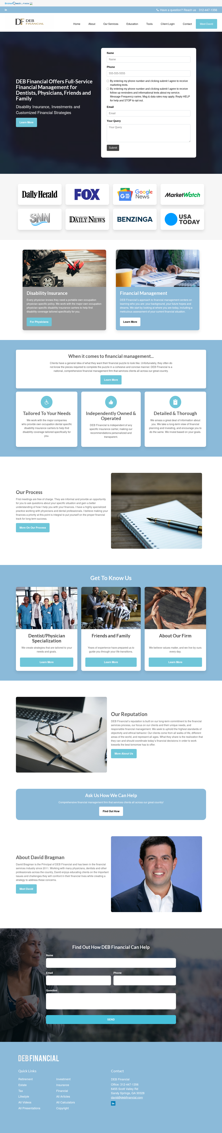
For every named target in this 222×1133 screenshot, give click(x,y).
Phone (117, 973)
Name (49, 955)
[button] (91, 24)
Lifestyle (23, 1096)
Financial (62, 1090)
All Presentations (29, 1108)
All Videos (24, 1102)
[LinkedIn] (6, 9)
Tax (20, 1090)
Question (51, 990)
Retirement (25, 1079)
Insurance (62, 1085)
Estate (22, 1085)
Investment (63, 1079)
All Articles (63, 1096)
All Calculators (65, 1102)
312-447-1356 (208, 10)
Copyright (62, 1108)
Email (49, 973)
